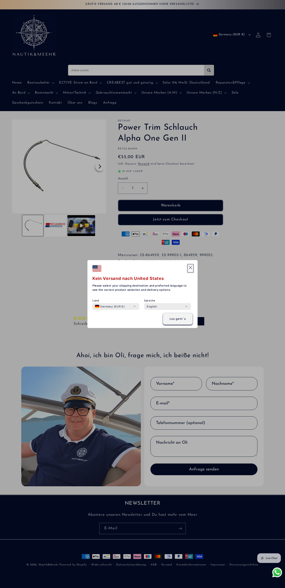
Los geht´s (178, 319)
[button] (190, 268)
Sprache (149, 300)
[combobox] (110, 306)
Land (95, 300)
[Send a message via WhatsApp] (277, 572)
